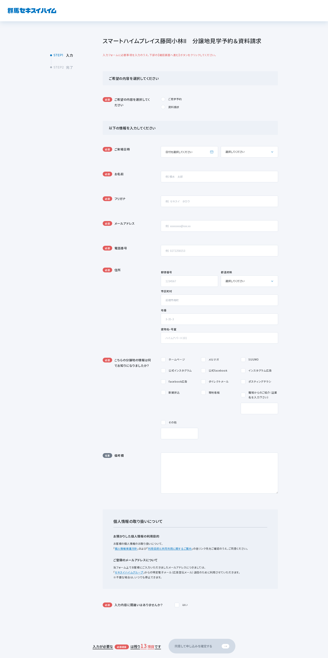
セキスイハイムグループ (129, 572)
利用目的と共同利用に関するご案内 (170, 548)
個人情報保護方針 (126, 548)
